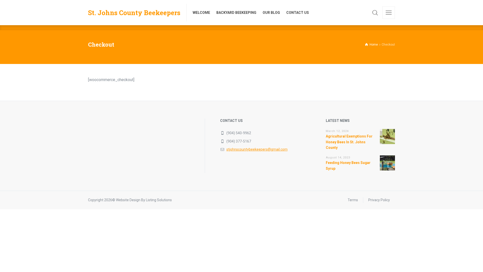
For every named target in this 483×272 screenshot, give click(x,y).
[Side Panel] (388, 12)
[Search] (375, 12)
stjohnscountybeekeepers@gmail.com (257, 149)
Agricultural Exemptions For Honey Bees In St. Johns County (349, 142)
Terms (353, 200)
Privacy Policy (379, 200)
